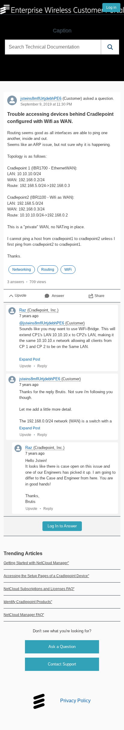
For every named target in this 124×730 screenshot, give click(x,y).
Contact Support (62, 664)
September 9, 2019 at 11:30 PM (46, 104)
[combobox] (53, 47)
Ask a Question (62, 646)
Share (99, 296)
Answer (58, 296)
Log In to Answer (62, 526)
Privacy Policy (75, 700)
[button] (110, 47)
